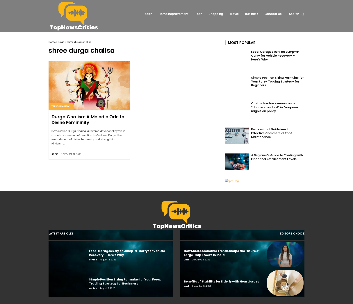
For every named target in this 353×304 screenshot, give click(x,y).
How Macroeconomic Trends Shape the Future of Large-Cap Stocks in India (222, 253)
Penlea (93, 259)
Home (52, 42)
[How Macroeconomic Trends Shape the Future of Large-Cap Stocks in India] (285, 254)
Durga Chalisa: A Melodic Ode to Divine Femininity (87, 120)
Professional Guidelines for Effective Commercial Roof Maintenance (271, 133)
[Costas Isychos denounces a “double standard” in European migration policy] (237, 110)
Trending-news (61, 106)
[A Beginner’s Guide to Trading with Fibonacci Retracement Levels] (237, 161)
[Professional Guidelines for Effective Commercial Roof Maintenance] (237, 136)
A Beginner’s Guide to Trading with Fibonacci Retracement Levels (277, 157)
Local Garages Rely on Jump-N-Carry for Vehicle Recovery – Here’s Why (275, 56)
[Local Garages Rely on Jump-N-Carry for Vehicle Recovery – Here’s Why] (237, 58)
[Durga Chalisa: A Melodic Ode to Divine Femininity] (89, 85)
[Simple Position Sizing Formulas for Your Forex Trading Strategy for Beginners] (237, 84)
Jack (54, 154)
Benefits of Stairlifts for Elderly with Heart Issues (221, 281)
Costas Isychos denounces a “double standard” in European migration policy (274, 107)
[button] (296, 14)
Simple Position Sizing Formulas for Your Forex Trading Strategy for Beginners (277, 81)
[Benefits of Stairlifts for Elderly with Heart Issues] (285, 283)
